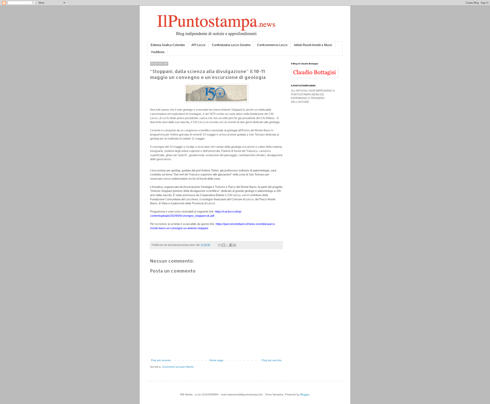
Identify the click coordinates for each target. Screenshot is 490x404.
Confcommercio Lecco (272, 45)
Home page (216, 360)
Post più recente (161, 360)
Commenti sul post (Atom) (178, 366)
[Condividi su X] (227, 245)
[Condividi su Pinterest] (234, 245)
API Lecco (198, 45)
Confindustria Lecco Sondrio (231, 45)
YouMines (157, 52)
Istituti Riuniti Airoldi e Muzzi (313, 45)
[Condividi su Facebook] (231, 245)
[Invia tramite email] (220, 245)
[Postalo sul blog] (223, 245)
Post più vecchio (272, 360)
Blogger (304, 394)
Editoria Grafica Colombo (168, 45)
